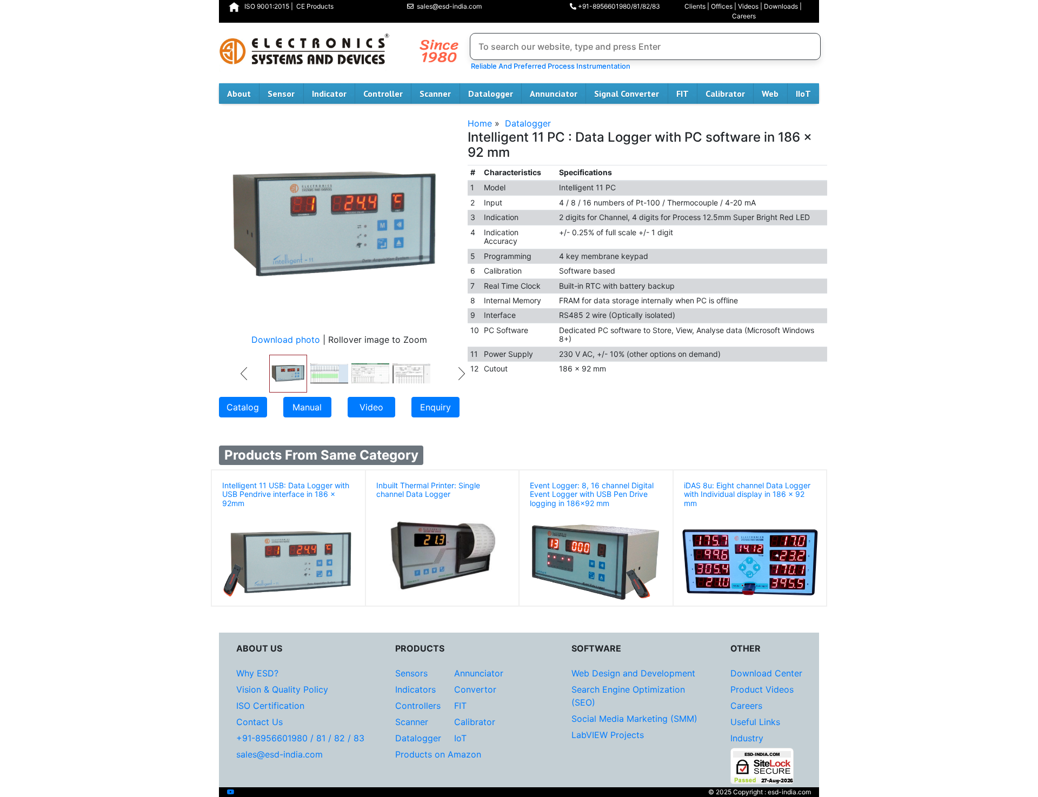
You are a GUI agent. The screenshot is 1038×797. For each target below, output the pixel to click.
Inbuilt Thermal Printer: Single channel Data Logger (428, 490)
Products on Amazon (438, 754)
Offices (722, 6)
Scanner (435, 93)
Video (371, 407)
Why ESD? (257, 673)
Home (480, 123)
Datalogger (490, 93)
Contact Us (259, 721)
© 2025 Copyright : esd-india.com (759, 792)
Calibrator (725, 93)
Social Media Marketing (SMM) (634, 718)
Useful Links (755, 721)
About (239, 93)
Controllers (418, 705)
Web (770, 93)
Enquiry (435, 407)
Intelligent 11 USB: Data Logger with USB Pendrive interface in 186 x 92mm (285, 494)
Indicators (415, 689)
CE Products (315, 6)
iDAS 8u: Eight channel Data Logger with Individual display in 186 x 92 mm (747, 494)
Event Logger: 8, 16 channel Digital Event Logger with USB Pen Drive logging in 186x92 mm (592, 494)
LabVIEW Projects (607, 734)
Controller (383, 93)
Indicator (329, 93)
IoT (460, 738)
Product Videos (762, 689)
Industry (746, 738)
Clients (695, 6)
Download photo (285, 339)
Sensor (281, 93)
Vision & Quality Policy (282, 689)
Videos (748, 6)
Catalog (243, 407)
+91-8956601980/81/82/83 (618, 6)
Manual (307, 407)
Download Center (766, 673)
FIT (682, 93)
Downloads (781, 6)
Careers (744, 16)
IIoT (803, 93)
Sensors (411, 673)
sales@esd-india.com (448, 6)
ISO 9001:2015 (266, 6)
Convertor (475, 689)
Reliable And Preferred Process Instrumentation (549, 66)
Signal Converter (626, 93)
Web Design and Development (633, 673)
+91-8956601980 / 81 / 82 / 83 (300, 738)
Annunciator (553, 93)
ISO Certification (270, 705)
